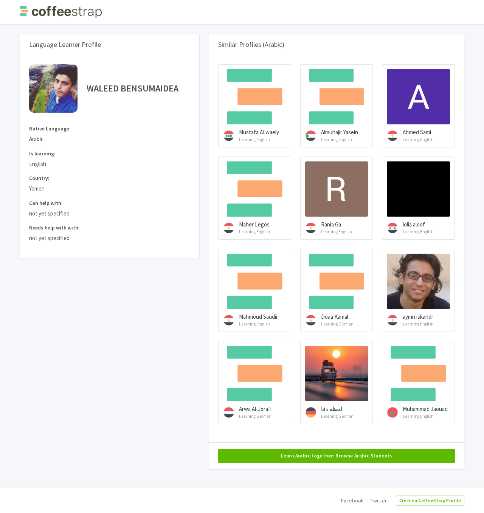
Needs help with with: (54, 227)
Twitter (379, 500)
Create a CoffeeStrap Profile (430, 500)
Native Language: (50, 128)
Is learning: (42, 153)
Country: (39, 178)
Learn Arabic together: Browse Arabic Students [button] (336, 456)
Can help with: (46, 203)
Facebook (352, 500)
